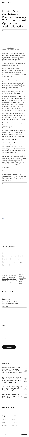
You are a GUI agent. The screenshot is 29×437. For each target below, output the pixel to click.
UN (12, 265)
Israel (4, 259)
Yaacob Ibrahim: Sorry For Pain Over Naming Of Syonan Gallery (22, 279)
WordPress (24, 434)
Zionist (16, 265)
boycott (17, 253)
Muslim (13, 259)
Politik (7, 49)
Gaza (16, 256)
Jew (9, 259)
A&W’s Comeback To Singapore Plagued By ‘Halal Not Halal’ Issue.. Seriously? (12, 388)
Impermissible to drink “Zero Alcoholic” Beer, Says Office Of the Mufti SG (12, 396)
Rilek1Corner (6, 2)
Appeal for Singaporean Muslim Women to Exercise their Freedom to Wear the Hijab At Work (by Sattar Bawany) (12, 379)
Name (4, 325)
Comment (5, 306)
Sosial (17, 49)
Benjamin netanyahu (8, 253)
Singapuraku (13, 49)
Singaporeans (21, 262)
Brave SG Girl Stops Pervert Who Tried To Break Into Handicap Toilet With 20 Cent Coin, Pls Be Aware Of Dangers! (12, 370)
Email (4, 332)
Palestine (20, 259)
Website (4, 339)
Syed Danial (11, 247)
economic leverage (7, 256)
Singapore (13, 262)
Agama (4, 49)
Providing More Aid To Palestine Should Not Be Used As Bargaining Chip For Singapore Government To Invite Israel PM (9, 278)
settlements (6, 262)
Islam (20, 256)
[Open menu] (26, 2)
